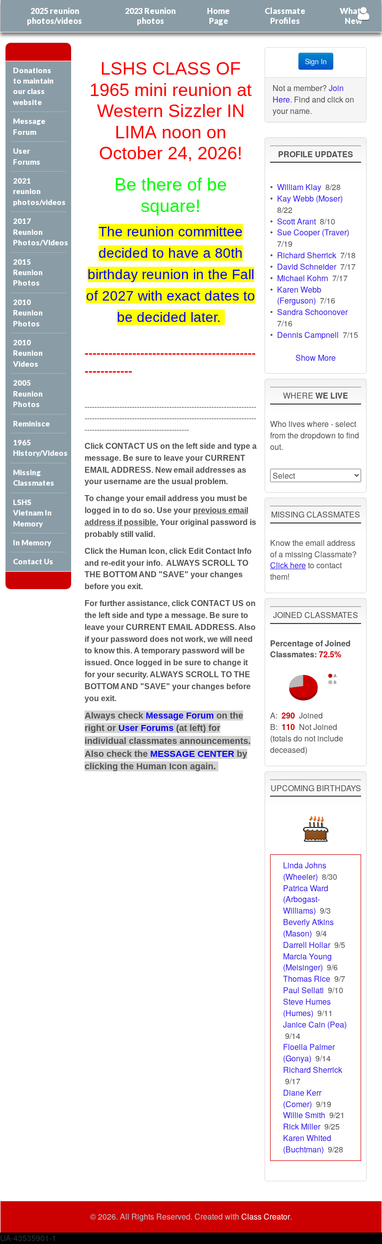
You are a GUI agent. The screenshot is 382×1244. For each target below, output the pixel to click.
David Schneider (306, 266)
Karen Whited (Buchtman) (307, 1143)
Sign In (316, 61)
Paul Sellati (303, 990)
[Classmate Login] (363, 13)
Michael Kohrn (302, 278)
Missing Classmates (33, 477)
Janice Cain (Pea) (315, 1024)
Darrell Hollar (306, 944)
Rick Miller (301, 1126)
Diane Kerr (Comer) (302, 1098)
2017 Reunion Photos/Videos (39, 231)
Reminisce (31, 423)
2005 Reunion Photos (28, 393)
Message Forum (29, 126)
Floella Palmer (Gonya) (309, 1052)
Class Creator (265, 1216)
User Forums (26, 156)
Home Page (218, 15)
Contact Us (33, 561)
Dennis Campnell (308, 334)
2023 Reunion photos (150, 15)
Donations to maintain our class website (33, 86)
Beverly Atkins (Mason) (308, 927)
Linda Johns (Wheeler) (304, 870)
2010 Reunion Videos (28, 353)
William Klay (299, 187)
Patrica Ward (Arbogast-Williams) (305, 899)
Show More (315, 357)
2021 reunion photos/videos (39, 191)
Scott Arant (296, 221)
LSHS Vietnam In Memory (32, 513)
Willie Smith (304, 1115)
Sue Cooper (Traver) (313, 232)
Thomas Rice (306, 978)
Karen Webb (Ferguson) (299, 295)
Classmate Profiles (285, 15)
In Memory (32, 542)
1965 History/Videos (39, 447)
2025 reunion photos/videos (54, 15)
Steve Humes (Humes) (307, 1007)
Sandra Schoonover (312, 311)
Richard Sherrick (306, 255)
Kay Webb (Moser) (310, 198)
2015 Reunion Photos (28, 272)
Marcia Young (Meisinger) (307, 961)
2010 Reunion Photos (28, 313)
